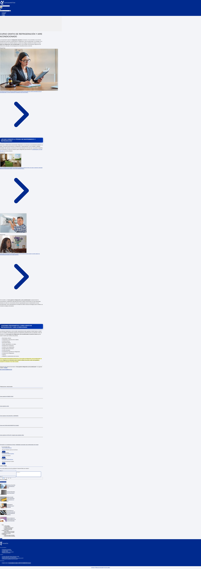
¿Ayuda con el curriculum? (8, 527)
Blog (3, 524)
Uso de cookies (107, 567)
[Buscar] (1, 7)
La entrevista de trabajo (8, 528)
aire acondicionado (3, 369)
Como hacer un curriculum (6, 549)
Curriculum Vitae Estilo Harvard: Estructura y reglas (10, 556)
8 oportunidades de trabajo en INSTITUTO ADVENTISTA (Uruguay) (20, 562)
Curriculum (4, 12)
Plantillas (4, 13)
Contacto (92, 567)
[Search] (10, 10)
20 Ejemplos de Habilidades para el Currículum (10, 558)
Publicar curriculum (5, 530)
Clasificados (4, 534)
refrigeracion (9, 369)
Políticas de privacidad (99, 567)
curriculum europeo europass (7, 550)
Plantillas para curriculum (6, 533)
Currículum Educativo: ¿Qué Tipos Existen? (9, 557)
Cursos (3, 14)
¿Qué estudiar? (6, 525)
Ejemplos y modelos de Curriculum (8, 551)
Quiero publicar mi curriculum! (9, 531)
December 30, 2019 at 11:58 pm (8, 453)
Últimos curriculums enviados (9, 532)
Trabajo (3, 15)
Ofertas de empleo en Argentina (9, 536)
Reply (4, 451)
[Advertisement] (31, 24)
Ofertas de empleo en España (9, 535)
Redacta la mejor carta (8, 529)
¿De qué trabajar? (7, 526)
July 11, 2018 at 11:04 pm (7, 447)
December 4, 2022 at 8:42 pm (7, 459)
